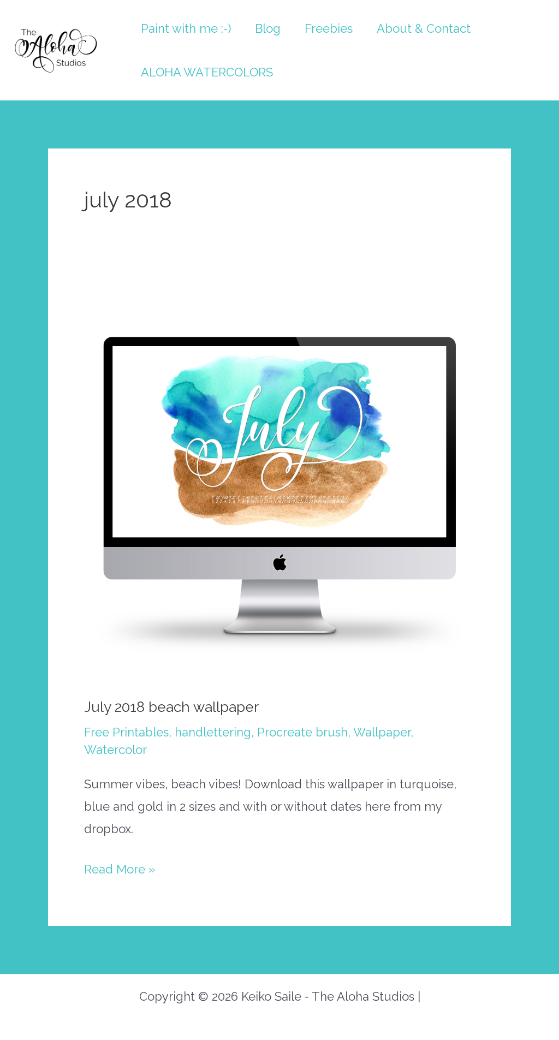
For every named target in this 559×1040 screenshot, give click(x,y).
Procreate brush (302, 732)
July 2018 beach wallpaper (171, 707)
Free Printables (126, 732)
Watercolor (115, 749)
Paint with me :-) (186, 28)
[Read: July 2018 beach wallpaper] (279, 484)
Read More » (119, 871)
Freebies (329, 28)
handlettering (213, 732)
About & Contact (424, 28)
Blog (268, 28)
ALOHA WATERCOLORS (207, 72)
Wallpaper (382, 732)
